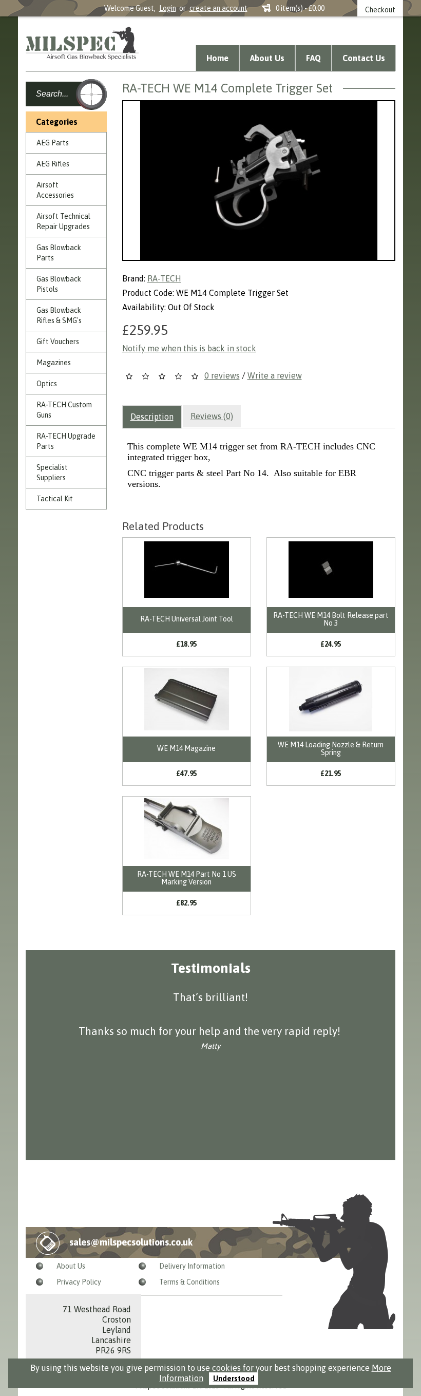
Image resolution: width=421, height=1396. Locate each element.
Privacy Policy (78, 1282)
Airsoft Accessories (55, 190)
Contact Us (363, 58)
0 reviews (222, 375)
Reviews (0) (211, 416)
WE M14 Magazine (186, 748)
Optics (46, 384)
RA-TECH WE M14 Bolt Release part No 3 (331, 619)
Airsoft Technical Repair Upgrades (63, 221)
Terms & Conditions (189, 1282)
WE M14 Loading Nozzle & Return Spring (331, 749)
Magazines (53, 363)
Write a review (274, 375)
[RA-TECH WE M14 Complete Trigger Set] (259, 180)
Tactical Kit (54, 499)
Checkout (380, 10)
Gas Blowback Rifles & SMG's (59, 315)
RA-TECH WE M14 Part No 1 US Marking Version (186, 878)
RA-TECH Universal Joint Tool (186, 619)
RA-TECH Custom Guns (64, 410)
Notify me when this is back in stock (189, 348)
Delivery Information (192, 1266)
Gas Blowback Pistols (58, 284)
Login (167, 8)
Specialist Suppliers (52, 472)
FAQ (313, 58)
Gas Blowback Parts (58, 252)
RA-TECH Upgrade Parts (65, 441)
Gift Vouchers (57, 341)
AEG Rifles (52, 164)
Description (152, 416)
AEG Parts (52, 143)
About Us (267, 58)
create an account (218, 8)
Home (217, 58)
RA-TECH (164, 278)
